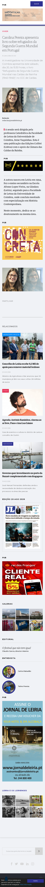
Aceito (35, 881)
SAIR (36, 4)
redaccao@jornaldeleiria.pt (12, 120)
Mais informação (26, 884)
